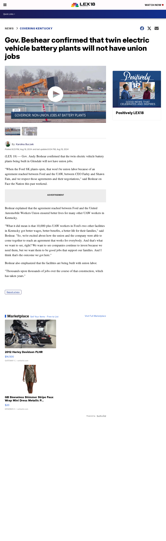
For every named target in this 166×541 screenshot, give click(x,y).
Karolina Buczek (25, 144)
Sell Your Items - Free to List (44, 317)
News (9, 28)
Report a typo (13, 292)
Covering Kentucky (36, 28)
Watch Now (153, 5)
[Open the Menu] (4, 5)
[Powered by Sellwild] (101, 416)
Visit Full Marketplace (95, 316)
